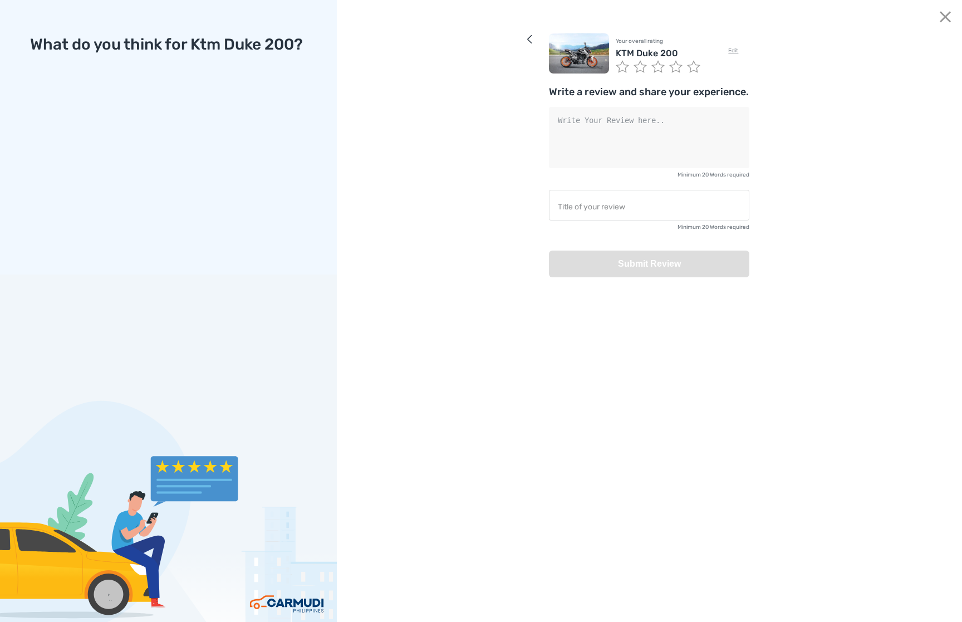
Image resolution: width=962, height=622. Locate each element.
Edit (733, 50)
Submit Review (649, 263)
